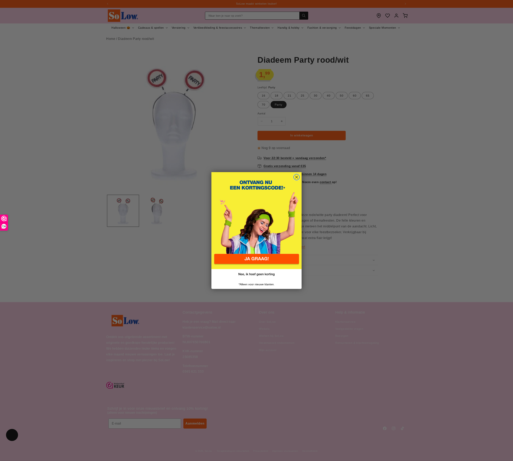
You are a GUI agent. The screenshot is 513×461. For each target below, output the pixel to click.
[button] (256, 261)
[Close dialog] (297, 177)
